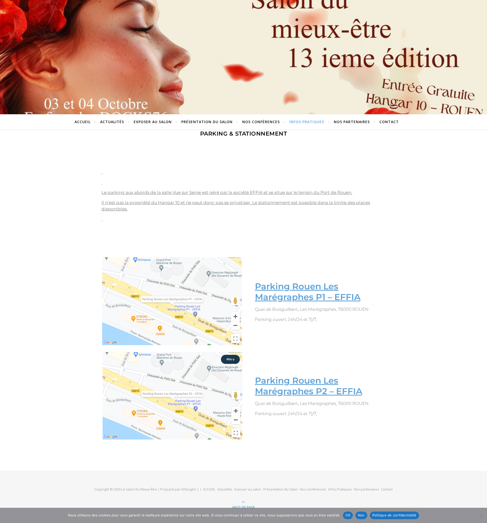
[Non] (480, 515)
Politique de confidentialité (394, 515)
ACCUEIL (83, 121)
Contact (389, 121)
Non (361, 515)
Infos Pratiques (306, 121)
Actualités (112, 121)
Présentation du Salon (207, 121)
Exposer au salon (153, 121)
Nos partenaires (352, 121)
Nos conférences (261, 121)
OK (347, 515)
